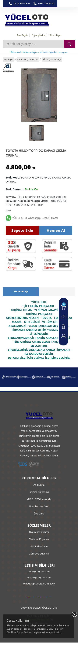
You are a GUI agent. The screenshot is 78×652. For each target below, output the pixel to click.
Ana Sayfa (22, 35)
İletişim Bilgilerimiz (39, 492)
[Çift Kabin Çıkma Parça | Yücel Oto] (39, 19)
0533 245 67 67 (46, 3)
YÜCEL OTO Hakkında (39, 499)
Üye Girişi (39, 513)
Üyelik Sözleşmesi (39, 532)
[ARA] (69, 44)
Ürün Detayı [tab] (21, 291)
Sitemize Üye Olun (39, 506)
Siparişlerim (38, 35)
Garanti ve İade (39, 546)
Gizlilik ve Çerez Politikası (20, 632)
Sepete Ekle (22, 230)
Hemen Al (56, 230)
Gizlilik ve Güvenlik (39, 553)
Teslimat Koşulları (39, 539)
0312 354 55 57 (22, 3)
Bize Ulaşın (55, 35)
